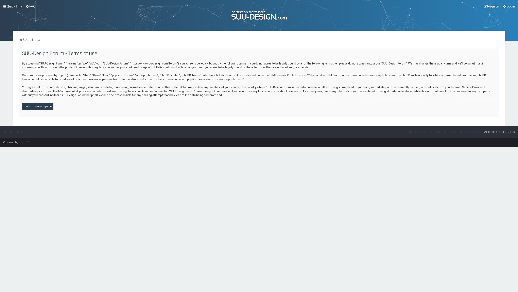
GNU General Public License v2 (290, 75)
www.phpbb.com (384, 75)
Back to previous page (38, 106)
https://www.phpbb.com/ (228, 79)
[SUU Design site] (259, 15)
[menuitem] (31, 6)
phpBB (23, 142)
